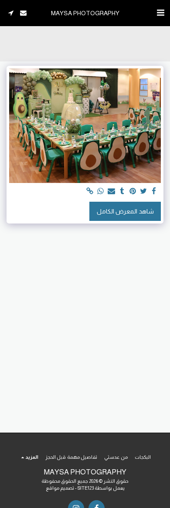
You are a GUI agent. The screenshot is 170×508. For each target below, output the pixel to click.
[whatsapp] (101, 191)
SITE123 (86, 488)
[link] (90, 191)
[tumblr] (122, 191)
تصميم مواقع (60, 488)
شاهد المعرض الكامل (125, 211)
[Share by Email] (112, 191)
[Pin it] (133, 191)
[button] (160, 12)
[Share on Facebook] (154, 191)
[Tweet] (143, 191)
